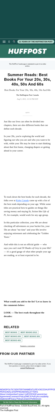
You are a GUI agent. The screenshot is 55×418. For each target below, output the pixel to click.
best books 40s (13, 340)
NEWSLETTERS (30, 392)
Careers (39, 394)
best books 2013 (29, 332)
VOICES (41, 389)
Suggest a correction (27, 346)
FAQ (38, 366)
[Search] (14, 41)
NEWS (3, 389)
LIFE (35, 389)
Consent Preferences (31, 399)
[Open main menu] (4, 41)
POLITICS (11, 389)
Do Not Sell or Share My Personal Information (20, 402)
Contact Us (22, 394)
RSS (29, 394)
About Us (4, 394)
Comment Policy (17, 396)
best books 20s (13, 336)
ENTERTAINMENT (24, 389)
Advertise (12, 394)
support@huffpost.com (27, 368)
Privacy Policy (15, 399)
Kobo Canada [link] (22, 200)
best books (11, 332)
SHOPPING (16, 392)
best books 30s (32, 336)
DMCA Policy (31, 396)
